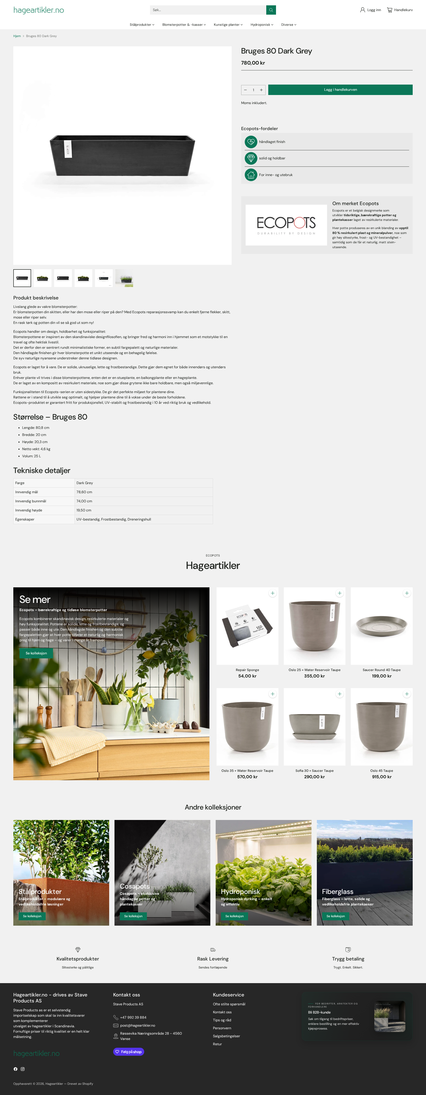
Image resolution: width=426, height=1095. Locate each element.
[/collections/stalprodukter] (61, 873)
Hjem (17, 36)
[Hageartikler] (38, 10)
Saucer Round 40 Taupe (382, 670)
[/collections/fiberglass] (365, 873)
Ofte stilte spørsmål (229, 1004)
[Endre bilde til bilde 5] (104, 278)
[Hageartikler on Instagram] (22, 1069)
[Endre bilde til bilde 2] (42, 278)
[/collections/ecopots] (111, 683)
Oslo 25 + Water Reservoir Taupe (315, 670)
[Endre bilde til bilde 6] (124, 278)
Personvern (222, 1028)
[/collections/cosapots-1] (162, 873)
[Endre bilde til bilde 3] (63, 278)
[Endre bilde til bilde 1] (22, 278)
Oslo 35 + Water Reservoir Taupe (247, 770)
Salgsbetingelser (226, 1036)
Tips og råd (222, 1020)
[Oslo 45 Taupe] (382, 726)
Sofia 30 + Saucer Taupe (315, 770)
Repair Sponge (247, 670)
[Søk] (271, 10)
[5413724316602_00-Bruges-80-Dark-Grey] (122, 155)
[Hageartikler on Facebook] (15, 1069)
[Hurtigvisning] (273, 603)
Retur (217, 1044)
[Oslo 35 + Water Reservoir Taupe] (247, 726)
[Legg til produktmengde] (261, 90)
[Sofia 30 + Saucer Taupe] (315, 726)
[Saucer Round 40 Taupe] (382, 626)
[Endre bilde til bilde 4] (83, 278)
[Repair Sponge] (247, 626)
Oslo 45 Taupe (381, 770)
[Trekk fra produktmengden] (245, 90)
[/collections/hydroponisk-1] (264, 873)
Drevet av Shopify (80, 1084)
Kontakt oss (222, 1012)
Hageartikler (54, 1084)
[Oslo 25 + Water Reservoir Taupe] (315, 626)
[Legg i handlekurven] (273, 593)
